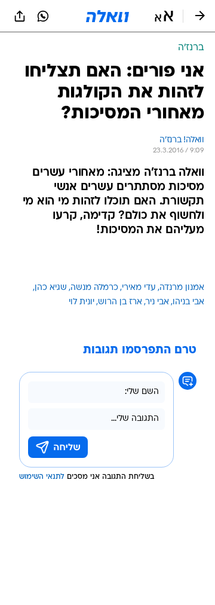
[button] (164, 16)
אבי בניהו (188, 302)
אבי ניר (157, 302)
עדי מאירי (139, 288)
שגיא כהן (51, 288)
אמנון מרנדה (181, 288)
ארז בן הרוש (120, 302)
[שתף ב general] (19, 16)
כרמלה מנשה (94, 288)
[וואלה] (107, 16)
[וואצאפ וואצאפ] (43, 16)
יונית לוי (81, 302)
